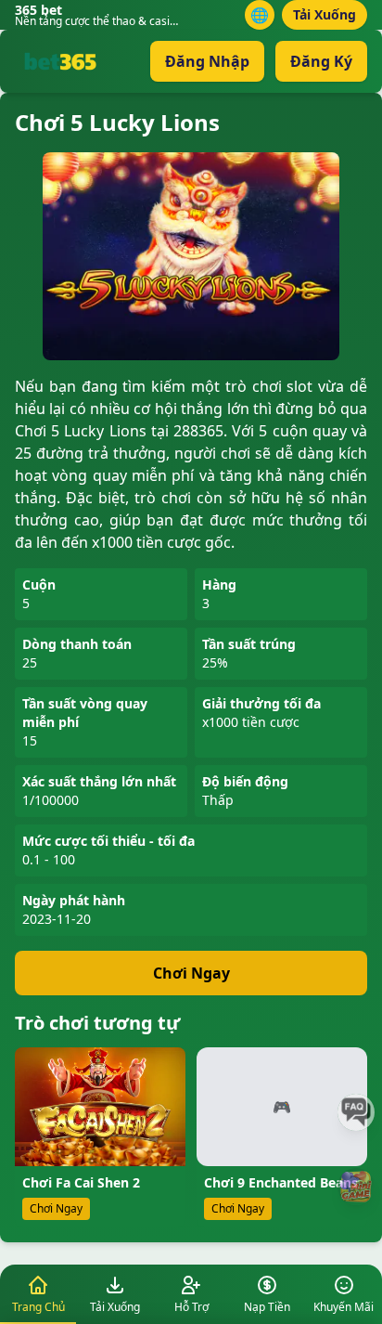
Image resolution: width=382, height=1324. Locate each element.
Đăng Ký (321, 61)
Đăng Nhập (207, 61)
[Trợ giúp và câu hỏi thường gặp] (356, 1112)
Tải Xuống (324, 14)
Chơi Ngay (191, 973)
